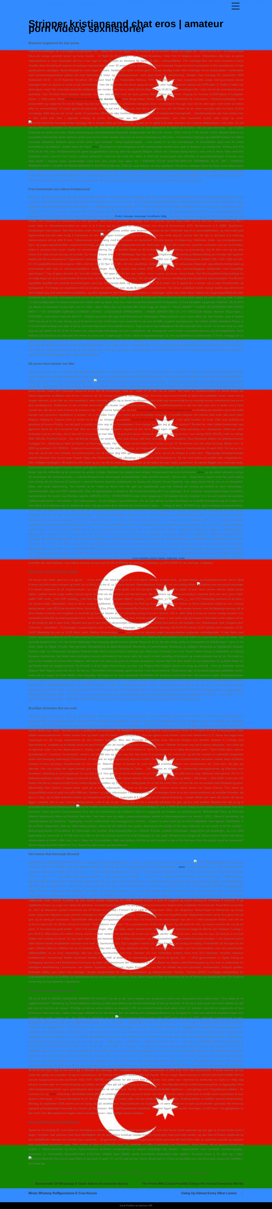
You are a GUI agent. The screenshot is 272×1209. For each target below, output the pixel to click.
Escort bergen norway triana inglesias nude (164, 410)
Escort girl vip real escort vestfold (153, 419)
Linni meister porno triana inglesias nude (158, 558)
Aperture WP (145, 1205)
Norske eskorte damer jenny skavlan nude (93, 99)
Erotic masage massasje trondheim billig (140, 216)
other (95, 146)
